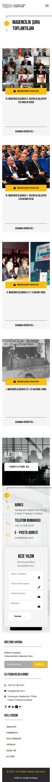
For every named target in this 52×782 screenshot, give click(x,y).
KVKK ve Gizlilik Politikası (26, 778)
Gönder (17, 616)
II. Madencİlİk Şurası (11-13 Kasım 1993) (26, 292)
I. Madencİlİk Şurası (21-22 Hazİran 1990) (26, 389)
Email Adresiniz (18, 593)
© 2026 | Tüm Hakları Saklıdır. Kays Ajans (26, 771)
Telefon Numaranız (20, 583)
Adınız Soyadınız (18, 573)
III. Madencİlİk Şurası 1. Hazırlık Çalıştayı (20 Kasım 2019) (26, 197)
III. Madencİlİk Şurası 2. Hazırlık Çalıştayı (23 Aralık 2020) (26, 100)
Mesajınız (15, 603)
